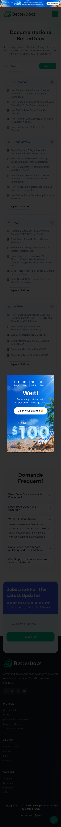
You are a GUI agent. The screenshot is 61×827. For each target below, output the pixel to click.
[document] (30, 413)
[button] (52, 376)
